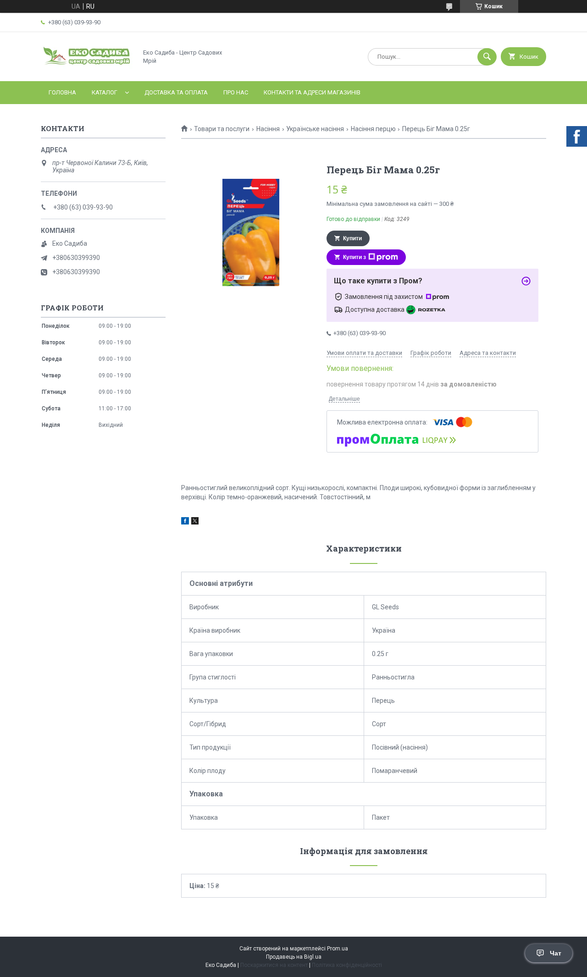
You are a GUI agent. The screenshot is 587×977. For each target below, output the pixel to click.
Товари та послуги (221, 128)
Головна (62, 92)
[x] (195, 522)
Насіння (268, 128)
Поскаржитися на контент (274, 965)
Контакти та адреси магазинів (312, 92)
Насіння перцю (373, 128)
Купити (352, 238)
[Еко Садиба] (87, 69)
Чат (555, 953)
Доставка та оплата (176, 92)
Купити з (354, 257)
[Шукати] (487, 57)
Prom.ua (337, 948)
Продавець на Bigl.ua (293, 957)
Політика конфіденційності (347, 965)
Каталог (104, 92)
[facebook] (185, 522)
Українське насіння (315, 128)
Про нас (235, 92)
